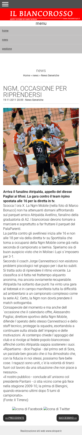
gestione (7, 48)
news (5, 39)
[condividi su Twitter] (57, 409)
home (5, 30)
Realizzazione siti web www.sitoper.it (41, 431)
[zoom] (41, 184)
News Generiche (50, 75)
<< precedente (14, 417)
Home (26, 75)
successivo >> (68, 417)
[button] (5, 4)
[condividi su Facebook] (27, 409)
